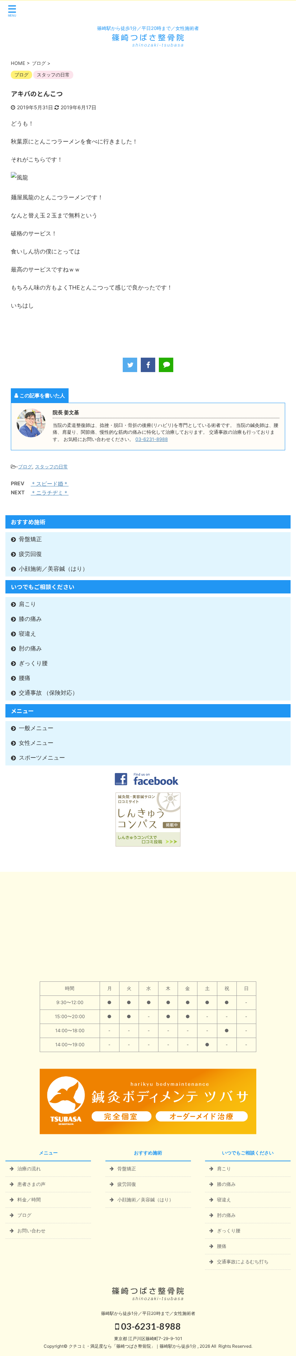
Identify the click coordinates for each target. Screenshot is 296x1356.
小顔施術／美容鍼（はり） (53, 568)
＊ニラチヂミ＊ (50, 492)
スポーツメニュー (42, 757)
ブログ (25, 466)
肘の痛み (30, 648)
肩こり (27, 604)
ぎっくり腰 (33, 663)
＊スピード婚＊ (50, 483)
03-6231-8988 (151, 439)
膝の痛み (30, 618)
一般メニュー (36, 728)
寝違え (27, 633)
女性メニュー (36, 742)
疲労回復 (30, 554)
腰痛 (24, 678)
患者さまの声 (31, 1184)
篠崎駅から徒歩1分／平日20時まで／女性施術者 (148, 1313)
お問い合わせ (31, 1230)
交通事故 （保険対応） (48, 692)
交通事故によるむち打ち (243, 1261)
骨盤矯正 (30, 539)
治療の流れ (29, 1168)
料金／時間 (29, 1199)
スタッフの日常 (51, 466)
